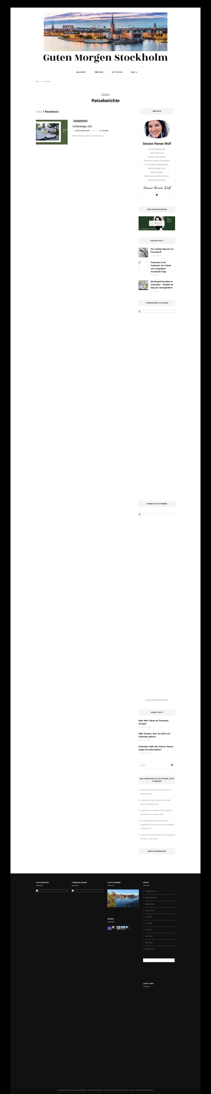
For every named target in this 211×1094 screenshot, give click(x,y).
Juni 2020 (148, 923)
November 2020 (150, 898)
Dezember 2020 (150, 891)
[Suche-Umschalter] (174, 3)
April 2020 (149, 936)
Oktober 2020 (150, 904)
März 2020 (149, 943)
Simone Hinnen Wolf (82, 131)
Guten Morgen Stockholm (105, 57)
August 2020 (149, 910)
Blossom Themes (129, 1090)
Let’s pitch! (117, 72)
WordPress (149, 1090)
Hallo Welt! (81, 72)
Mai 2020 (148, 930)
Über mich (99, 72)
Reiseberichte (80, 121)
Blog (133, 72)
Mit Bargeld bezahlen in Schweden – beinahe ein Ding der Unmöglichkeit (162, 284)
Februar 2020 (150, 949)
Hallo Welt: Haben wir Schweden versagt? (154, 790)
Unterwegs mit (82, 126)
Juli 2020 (148, 917)
